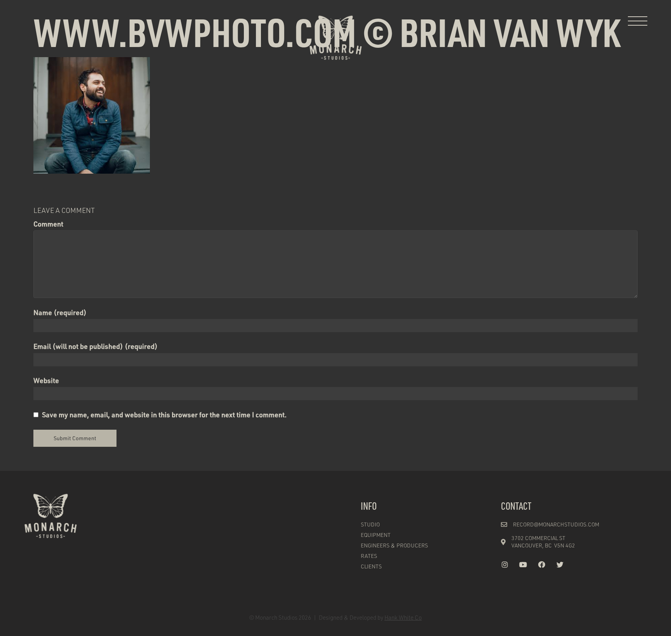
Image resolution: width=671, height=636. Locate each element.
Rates (369, 555)
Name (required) (60, 312)
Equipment (376, 534)
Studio (370, 524)
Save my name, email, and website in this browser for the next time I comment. (164, 414)
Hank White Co (403, 617)
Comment (48, 223)
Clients (371, 566)
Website (46, 380)
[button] (637, 21)
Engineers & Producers (394, 545)
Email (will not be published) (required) (95, 346)
